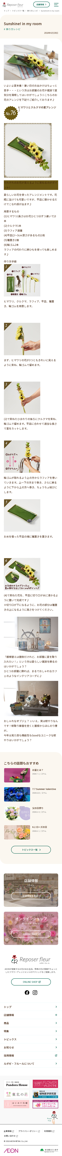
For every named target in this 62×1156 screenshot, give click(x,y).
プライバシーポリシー (27, 1131)
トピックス (10, 1039)
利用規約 (48, 1131)
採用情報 (9, 1055)
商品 (6, 1023)
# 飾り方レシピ (12, 29)
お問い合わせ (9, 1135)
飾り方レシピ (32, 10)
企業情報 (7, 1131)
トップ (6, 10)
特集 (6, 1031)
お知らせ (9, 1047)
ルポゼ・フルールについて (19, 1063)
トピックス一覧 (18, 10)
